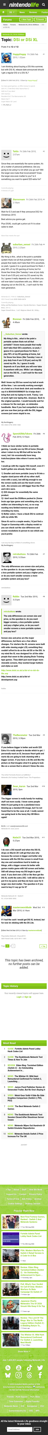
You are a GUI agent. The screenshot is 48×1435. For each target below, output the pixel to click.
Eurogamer (32, 1406)
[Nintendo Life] (24, 4)
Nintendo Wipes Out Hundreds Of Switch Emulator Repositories (26, 1126)
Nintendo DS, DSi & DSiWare (29, 25)
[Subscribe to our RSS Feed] (8, 1368)
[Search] (43, 4)
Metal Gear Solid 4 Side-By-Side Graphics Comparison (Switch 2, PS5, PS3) (26, 1098)
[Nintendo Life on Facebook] (40, 1375)
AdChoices (40, 1387)
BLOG (3, 826)
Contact (22, 1194)
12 (44, 907)
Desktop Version (32, 1203)
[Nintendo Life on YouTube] (18, 1368)
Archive (37, 1199)
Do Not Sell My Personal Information (24, 1390)
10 (44, 786)
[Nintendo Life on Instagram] (18, 1375)
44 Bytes (28, 1387)
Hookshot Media (21, 1384)
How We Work (35, 1189)
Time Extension (16, 1401)
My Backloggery (7, 422)
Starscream (19, 199)
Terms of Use (13, 1199)
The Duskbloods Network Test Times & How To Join (25, 1058)
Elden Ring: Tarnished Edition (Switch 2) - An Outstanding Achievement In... (25, 1068)
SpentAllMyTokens (22, 433)
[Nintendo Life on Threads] (29, 1375)
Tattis (16, 151)
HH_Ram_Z (7, 105)
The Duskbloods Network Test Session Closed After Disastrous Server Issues (26, 1117)
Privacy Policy (35, 1194)
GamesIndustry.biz (17, 1411)
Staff (24, 1189)
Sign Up (27, 997)
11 (44, 837)
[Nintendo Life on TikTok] (29, 1368)
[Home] (3, 12)
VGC (42, 1406)
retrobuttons (19, 554)
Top (9, 1189)
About (16, 1189)
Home (5, 25)
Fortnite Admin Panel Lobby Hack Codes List (24, 1050)
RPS (38, 1411)
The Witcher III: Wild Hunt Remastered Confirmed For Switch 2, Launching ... (25, 1079)
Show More (23, 1351)
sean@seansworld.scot (19, 826)
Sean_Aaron (19, 786)
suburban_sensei (21, 244)
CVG (31, 1411)
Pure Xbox (35, 1397)
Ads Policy (27, 1199)
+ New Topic (26, 19)
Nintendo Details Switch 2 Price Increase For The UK (25, 1135)
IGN (22, 1406)
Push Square (22, 1397)
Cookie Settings (15, 1203)
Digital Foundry (33, 1401)
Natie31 (17, 837)
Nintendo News (11, 1406)
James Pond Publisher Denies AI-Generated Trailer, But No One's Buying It (26, 1088)
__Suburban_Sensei (13, 334)
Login (19, 997)
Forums (7, 19)
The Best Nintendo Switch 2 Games (24, 1107)
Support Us (11, 1194)
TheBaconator (20, 735)
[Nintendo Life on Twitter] (40, 1368)
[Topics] (4, 4)
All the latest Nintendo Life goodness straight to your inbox (24, 1422)
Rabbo (16, 596)
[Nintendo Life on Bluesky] (8, 1375)
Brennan (17, 319)
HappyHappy (19, 54)
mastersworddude (22, 907)
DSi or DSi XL (25, 39)
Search (41, 19)
